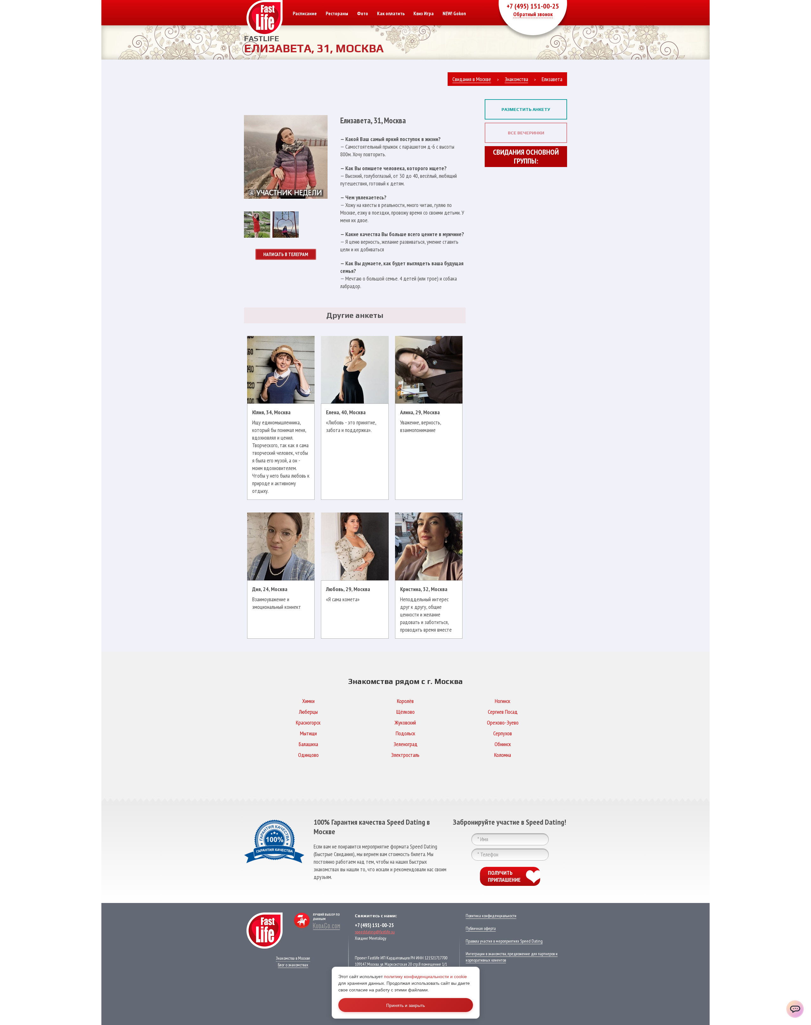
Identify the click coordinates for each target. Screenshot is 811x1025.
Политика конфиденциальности (491, 916)
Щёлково (405, 711)
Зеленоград (405, 744)
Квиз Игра (423, 13)
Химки (308, 701)
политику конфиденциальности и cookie (425, 976)
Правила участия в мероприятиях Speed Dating (504, 941)
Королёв (405, 701)
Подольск (405, 733)
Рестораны (337, 13)
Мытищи (308, 733)
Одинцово (308, 754)
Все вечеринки (526, 132)
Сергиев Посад (503, 711)
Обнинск (503, 744)
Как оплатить (391, 13)
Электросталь (405, 754)
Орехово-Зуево (503, 722)
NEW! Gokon (454, 13)
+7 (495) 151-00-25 (533, 6)
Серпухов (502, 733)
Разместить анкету (525, 109)
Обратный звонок (533, 14)
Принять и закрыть (405, 1005)
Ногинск (502, 701)
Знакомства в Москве (293, 958)
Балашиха (308, 744)
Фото (362, 13)
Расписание (305, 13)
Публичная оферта (481, 928)
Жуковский (405, 722)
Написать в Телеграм (285, 254)
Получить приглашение (504, 876)
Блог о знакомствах (293, 965)
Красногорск (308, 722)
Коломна (502, 754)
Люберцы (308, 711)
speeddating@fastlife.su (375, 932)
